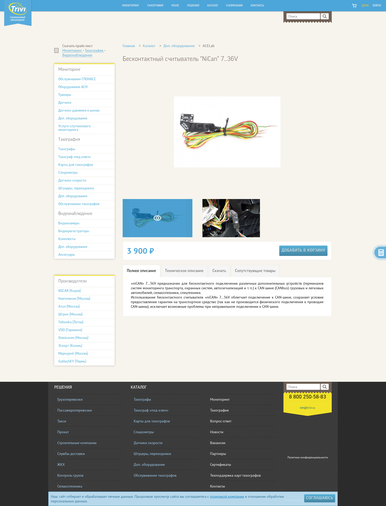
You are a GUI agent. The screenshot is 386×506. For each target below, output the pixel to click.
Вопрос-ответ (220, 421)
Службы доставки (71, 453)
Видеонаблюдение (77, 55)
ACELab (209, 45)
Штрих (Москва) (70, 314)
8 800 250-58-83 (307, 397)
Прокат (63, 432)
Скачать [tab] (219, 271)
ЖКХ (61, 464)
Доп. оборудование (72, 118)
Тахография (94, 50)
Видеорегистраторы (73, 231)
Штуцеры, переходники (76, 188)
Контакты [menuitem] (257, 5)
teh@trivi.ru (307, 408)
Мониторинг (72, 50)
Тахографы (66, 149)
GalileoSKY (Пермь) (72, 361)
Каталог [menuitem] (212, 5)
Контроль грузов (70, 475)
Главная (129, 45)
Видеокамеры (68, 223)
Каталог (149, 45)
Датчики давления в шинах (79, 111)
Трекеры (64, 95)
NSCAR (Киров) (69, 291)
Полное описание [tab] (141, 271)
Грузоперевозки (70, 399)
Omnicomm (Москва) (73, 338)
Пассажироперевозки (74, 410)
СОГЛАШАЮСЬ (319, 498)
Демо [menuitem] (365, 5)
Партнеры (218, 453)
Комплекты (67, 239)
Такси (61, 421)
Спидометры (68, 173)
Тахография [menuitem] (155, 5)
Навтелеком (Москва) (74, 299)
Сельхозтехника (69, 486)
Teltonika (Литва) (70, 322)
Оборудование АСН (72, 87)
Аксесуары (66, 255)
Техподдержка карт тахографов (235, 475)
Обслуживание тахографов (78, 204)
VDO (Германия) (70, 330)
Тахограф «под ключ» (74, 157)
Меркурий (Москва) (73, 354)
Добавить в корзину (303, 251)
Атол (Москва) (69, 307)
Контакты (217, 486)
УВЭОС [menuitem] (175, 5)
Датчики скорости (72, 181)
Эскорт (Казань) (70, 346)
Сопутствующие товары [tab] (255, 271)
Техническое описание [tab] (184, 271)
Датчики (64, 103)
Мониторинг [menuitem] (130, 5)
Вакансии (217, 442)
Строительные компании (76, 442)
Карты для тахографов (75, 165)
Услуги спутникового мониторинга (74, 128)
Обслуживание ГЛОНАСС (77, 79)
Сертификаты (220, 464)
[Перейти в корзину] (355, 6)
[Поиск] (325, 16)
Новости (216, 432)
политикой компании (227, 496)
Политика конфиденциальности (307, 457)
